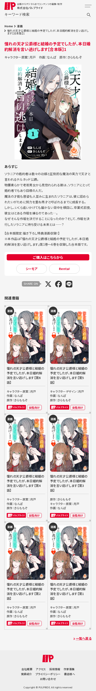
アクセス (41, 669)
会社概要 (26, 669)
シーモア (32, 268)
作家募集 (69, 669)
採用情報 (54, 669)
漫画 (20, 26)
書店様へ (69, 674)
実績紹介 (26, 674)
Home (8, 26)
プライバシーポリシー (48, 674)
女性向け (34, 407)
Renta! (64, 268)
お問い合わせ (48, 679)
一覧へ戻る (84, 638)
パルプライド (16, 407)
